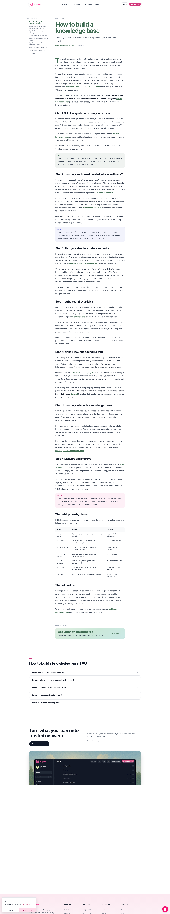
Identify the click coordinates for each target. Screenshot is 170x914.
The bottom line (33, 53)
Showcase (88, 4)
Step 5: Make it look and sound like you (38, 39)
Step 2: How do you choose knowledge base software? (37, 27)
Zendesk (74, 394)
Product (65, 4)
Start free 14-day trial (39, 744)
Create (66, 910)
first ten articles (78, 317)
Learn (57, 18)
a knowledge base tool (92, 208)
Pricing (97, 4)
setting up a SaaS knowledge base (69, 451)
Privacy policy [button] (27, 904)
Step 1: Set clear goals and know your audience (37, 22)
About (122, 910)
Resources (76, 4)
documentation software (104, 193)
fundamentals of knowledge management (83, 87)
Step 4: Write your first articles (38, 35)
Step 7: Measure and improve (38, 47)
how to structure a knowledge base (82, 263)
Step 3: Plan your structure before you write (37, 32)
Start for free (135, 4)
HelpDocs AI (87, 910)
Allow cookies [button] (27, 910)
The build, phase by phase (37, 50)
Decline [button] (10, 910)
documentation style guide (83, 372)
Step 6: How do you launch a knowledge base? (38, 44)
